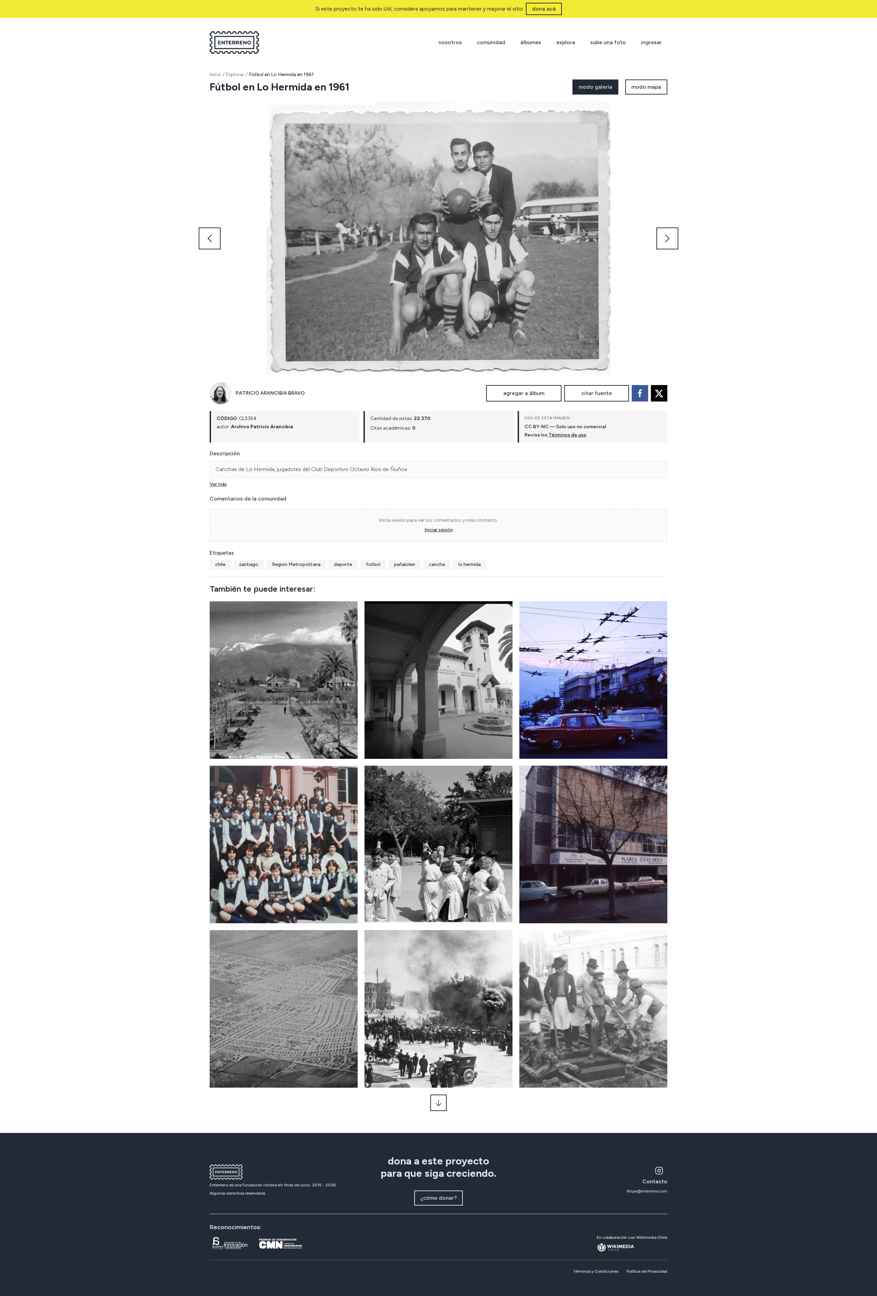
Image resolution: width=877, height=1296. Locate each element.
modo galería (595, 87)
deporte (343, 564)
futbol (373, 564)
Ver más (218, 484)
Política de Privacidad (647, 1271)
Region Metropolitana (296, 564)
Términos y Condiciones (595, 1271)
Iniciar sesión (438, 530)
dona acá (544, 8)
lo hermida (469, 564)
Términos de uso (567, 435)
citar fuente (596, 393)
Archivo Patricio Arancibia (262, 427)
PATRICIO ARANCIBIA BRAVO (270, 393)
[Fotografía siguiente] (667, 238)
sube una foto (608, 42)
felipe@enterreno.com (647, 1191)
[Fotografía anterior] (210, 238)
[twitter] (659, 393)
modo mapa (646, 87)
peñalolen (404, 564)
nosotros (450, 42)
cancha (437, 564)
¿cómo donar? (438, 1198)
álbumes (530, 42)
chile (220, 564)
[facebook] (640, 393)
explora (565, 42)
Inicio (215, 74)
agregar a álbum (523, 393)
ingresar (651, 42)
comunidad (491, 42)
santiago (248, 564)
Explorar (235, 74)
